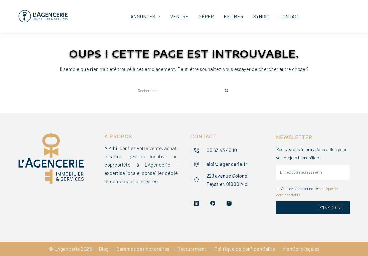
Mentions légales (301, 249)
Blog (103, 249)
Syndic (261, 16)
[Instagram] (229, 203)
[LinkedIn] (196, 203)
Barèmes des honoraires (142, 249)
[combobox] (176, 90)
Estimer (233, 16)
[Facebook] (213, 203)
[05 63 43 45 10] (196, 150)
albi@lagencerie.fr (227, 164)
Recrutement (191, 249)
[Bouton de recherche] (226, 90)
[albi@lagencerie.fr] (196, 164)
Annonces (142, 16)
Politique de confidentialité (244, 249)
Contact (290, 16)
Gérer (206, 16)
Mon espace (334, 16)
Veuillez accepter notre (307, 191)
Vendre (179, 16)
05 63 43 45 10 (222, 150)
